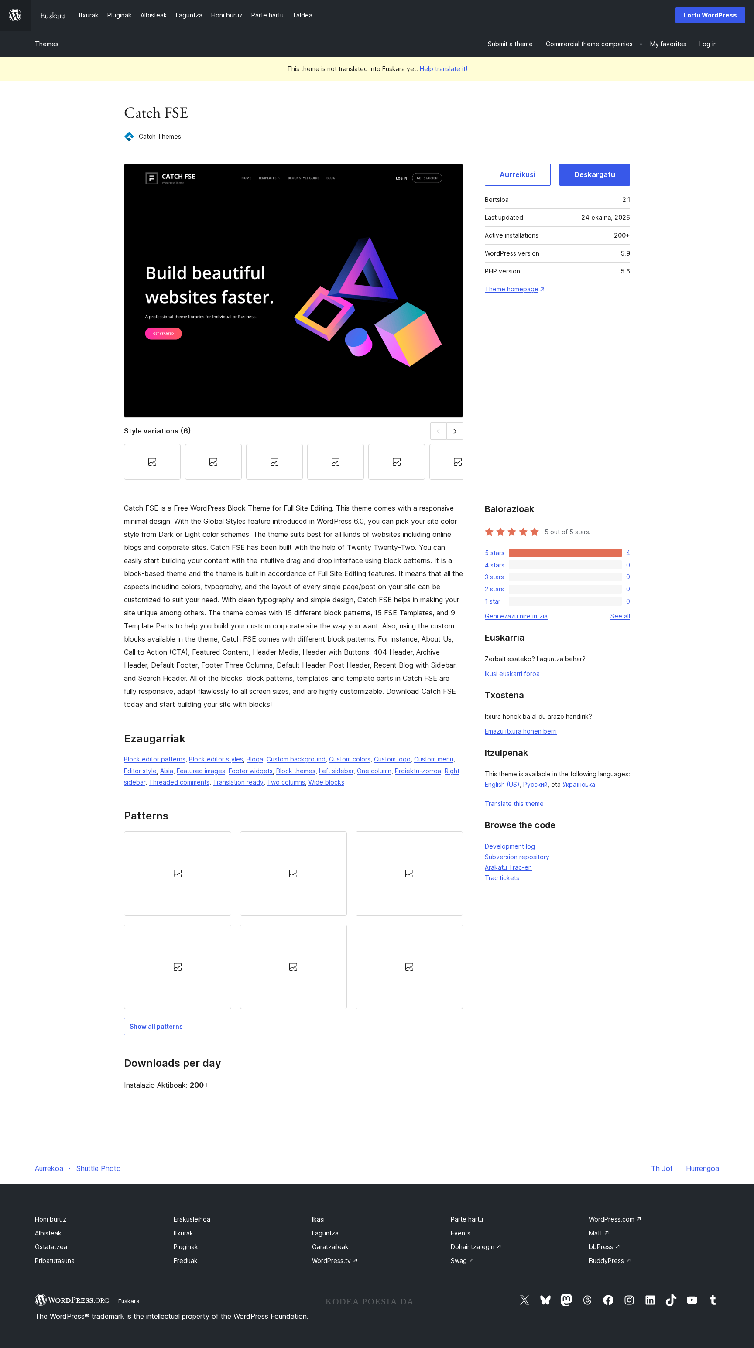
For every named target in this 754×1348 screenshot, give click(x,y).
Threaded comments (179, 782)
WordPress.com (615, 1219)
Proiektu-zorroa (418, 771)
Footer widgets (251, 771)
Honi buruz (50, 1219)
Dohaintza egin (476, 1246)
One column (374, 771)
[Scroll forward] (455, 430)
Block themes (295, 771)
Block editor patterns (154, 759)
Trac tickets (502, 877)
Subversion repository (517, 856)
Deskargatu (594, 174)
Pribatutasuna (55, 1260)
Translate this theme (514, 803)
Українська (578, 784)
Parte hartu (467, 1219)
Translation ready (238, 782)
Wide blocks (326, 782)
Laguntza (325, 1233)
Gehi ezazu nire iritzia (516, 616)
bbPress (604, 1246)
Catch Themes (160, 136)
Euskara (129, 1300)
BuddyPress (610, 1260)
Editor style (140, 771)
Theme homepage (511, 289)
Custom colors (349, 759)
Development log (510, 846)
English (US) (502, 784)
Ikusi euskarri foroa (512, 673)
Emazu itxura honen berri (521, 731)
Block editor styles (216, 759)
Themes (46, 44)
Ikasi (318, 1219)
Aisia (166, 771)
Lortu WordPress (710, 15)
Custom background (296, 759)
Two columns (286, 782)
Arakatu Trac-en (508, 867)
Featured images (201, 771)
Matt (599, 1233)
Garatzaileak (330, 1246)
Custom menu (433, 759)
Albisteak (48, 1233)
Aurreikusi (517, 174)
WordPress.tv (335, 1260)
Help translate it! (443, 68)
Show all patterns (156, 1026)
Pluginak (186, 1246)
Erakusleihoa (192, 1219)
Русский (535, 784)
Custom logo (392, 759)
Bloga (255, 759)
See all (620, 616)
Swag (462, 1260)
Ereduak (186, 1260)
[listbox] (293, 920)
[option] (177, 873)
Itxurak (183, 1233)
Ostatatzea (51, 1246)
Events (460, 1233)
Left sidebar (336, 771)
